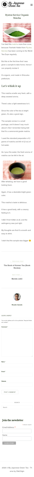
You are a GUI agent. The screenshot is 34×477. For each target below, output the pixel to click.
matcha (15, 44)
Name (3, 362)
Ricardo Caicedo (17, 305)
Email (3, 371)
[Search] (30, 406)
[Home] (12, 7)
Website (3, 381)
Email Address (9, 427)
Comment (4, 327)
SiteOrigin (20, 471)
